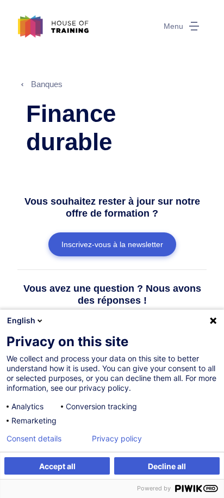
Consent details (34, 438)
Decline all (167, 466)
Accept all (57, 466)
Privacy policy (117, 438)
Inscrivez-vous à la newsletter (112, 244)
